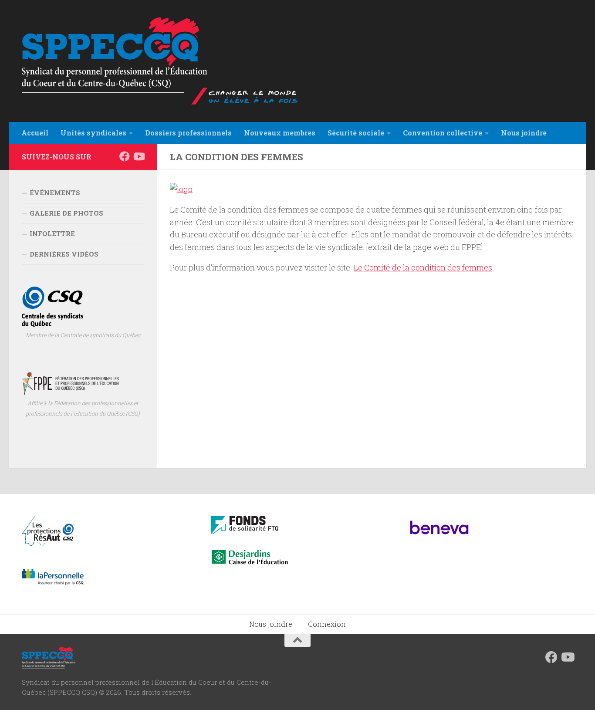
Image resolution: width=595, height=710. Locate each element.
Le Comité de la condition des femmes (423, 267)
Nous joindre (270, 624)
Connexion (327, 624)
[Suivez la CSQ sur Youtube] (138, 156)
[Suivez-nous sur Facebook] (124, 156)
